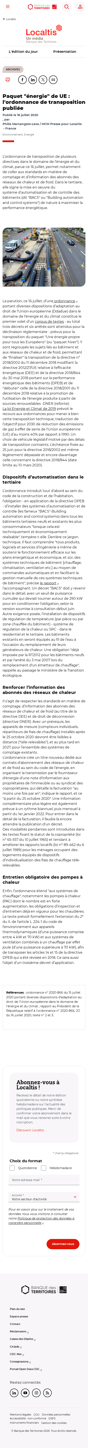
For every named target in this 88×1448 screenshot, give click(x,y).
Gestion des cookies (54, 1422)
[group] (44, 257)
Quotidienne (27, 1168)
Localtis (11, 19)
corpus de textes (49, 322)
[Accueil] (42, 6)
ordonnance (64, 301)
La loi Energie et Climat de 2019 (29, 409)
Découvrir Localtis (30, 1130)
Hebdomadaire (61, 1168)
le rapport (48, 583)
